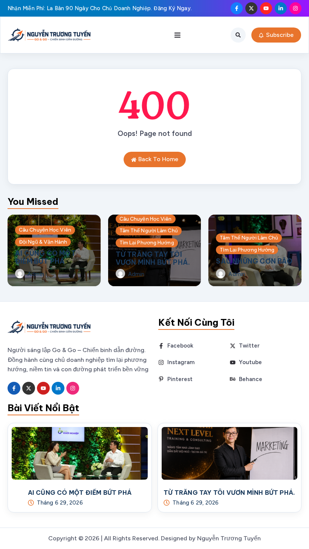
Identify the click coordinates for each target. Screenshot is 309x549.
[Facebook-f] (237, 8)
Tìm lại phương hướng (146, 242)
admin (36, 274)
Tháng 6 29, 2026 (60, 503)
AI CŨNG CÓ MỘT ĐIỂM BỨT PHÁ (45, 257)
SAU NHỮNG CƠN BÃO (254, 261)
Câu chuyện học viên (45, 230)
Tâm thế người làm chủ (148, 230)
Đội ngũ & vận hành (43, 242)
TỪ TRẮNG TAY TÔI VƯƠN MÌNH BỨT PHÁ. (153, 258)
